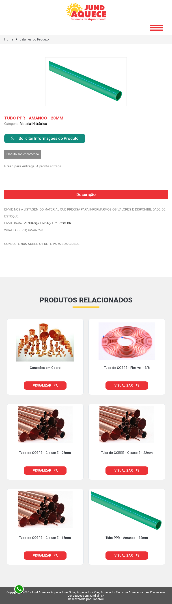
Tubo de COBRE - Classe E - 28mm (45, 453)
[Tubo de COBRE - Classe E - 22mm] (126, 446)
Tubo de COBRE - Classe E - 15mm (45, 538)
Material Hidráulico (33, 124)
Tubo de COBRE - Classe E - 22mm (127, 453)
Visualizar (42, 385)
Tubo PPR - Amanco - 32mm (127, 538)
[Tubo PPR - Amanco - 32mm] (127, 534)
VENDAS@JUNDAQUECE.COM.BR (47, 223)
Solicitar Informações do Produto (48, 138)
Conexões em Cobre (45, 368)
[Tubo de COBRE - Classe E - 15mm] (45, 531)
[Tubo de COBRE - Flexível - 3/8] (127, 365)
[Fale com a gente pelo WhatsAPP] (19, 589)
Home (8, 39)
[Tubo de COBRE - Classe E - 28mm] (45, 446)
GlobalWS (97, 599)
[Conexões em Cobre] (45, 365)
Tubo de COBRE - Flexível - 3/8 (127, 368)
